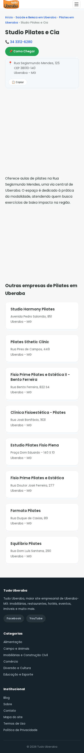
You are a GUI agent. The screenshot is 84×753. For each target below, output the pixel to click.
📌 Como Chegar (22, 51)
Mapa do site (13, 717)
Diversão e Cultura (17, 668)
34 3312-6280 (21, 42)
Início (9, 17)
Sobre (7, 704)
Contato (9, 711)
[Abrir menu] (76, 4)
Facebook (14, 618)
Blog (6, 698)
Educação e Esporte (18, 674)
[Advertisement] (42, 238)
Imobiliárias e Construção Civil (25, 655)
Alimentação (12, 642)
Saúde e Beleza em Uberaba (36, 17)
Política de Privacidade (20, 730)
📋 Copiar (18, 82)
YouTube (36, 618)
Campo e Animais (16, 649)
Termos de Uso (14, 724)
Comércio (10, 662)
